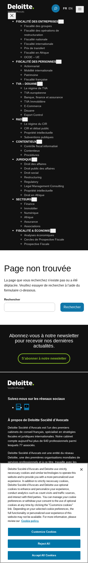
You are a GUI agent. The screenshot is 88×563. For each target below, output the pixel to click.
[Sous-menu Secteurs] (34, 199)
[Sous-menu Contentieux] (39, 142)
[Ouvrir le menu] (80, 9)
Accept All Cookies (44, 555)
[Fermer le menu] (12, 15)
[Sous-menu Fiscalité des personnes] (59, 62)
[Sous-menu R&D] (25, 119)
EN (70, 8)
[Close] (81, 469)
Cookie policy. (30, 521)
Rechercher (12, 299)
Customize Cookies (44, 532)
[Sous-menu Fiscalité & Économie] (53, 231)
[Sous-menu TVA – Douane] (40, 84)
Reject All (44, 543)
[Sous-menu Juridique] (34, 159)
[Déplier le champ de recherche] (56, 8)
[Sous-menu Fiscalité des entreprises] (61, 21)
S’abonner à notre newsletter (44, 358)
